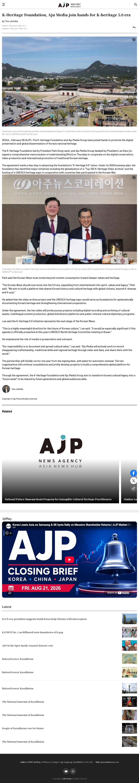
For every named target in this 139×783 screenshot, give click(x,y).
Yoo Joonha (17, 389)
